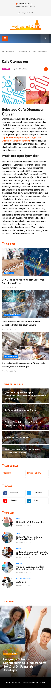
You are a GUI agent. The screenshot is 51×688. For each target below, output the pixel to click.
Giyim (18, 519)
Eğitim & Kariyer (11, 356)
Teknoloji (9, 273)
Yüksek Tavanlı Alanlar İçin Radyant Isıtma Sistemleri (30, 567)
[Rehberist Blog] (25, 24)
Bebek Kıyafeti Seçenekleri (30, 521)
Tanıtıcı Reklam (34, 473)
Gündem (23, 51)
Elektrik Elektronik (23, 578)
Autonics (21, 581)
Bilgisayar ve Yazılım (12, 315)
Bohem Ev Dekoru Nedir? (25, 7)
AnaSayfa (10, 51)
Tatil (18, 534)
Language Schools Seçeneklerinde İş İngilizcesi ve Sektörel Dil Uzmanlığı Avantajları (24, 664)
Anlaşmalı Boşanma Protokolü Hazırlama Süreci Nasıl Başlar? (32, 552)
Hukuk (18, 548)
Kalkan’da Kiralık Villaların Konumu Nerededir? (29, 538)
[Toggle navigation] (5, 38)
